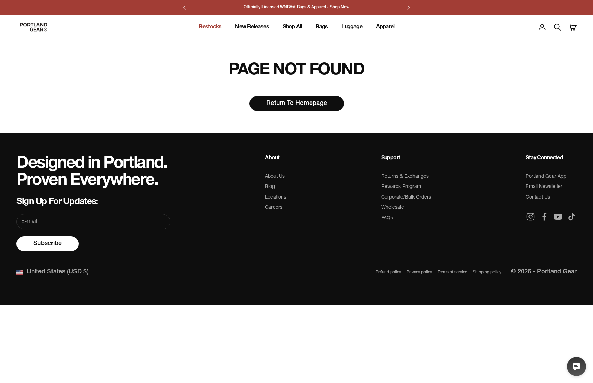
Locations (275, 197)
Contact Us (538, 197)
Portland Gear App (546, 176)
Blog (270, 186)
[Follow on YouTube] (558, 217)
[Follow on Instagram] (530, 217)
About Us (275, 176)
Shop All (292, 27)
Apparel (385, 27)
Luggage (351, 27)
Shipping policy (487, 272)
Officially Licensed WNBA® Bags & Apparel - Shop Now (296, 7)
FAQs (387, 218)
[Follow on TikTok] (572, 217)
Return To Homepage (296, 103)
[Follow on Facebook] (544, 217)
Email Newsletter (544, 186)
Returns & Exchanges (405, 176)
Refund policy (388, 272)
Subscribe (47, 244)
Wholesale (392, 207)
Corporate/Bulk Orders (406, 197)
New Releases (252, 27)
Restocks (210, 27)
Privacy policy (419, 272)
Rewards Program (401, 186)
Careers (273, 207)
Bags (322, 27)
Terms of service (452, 272)
